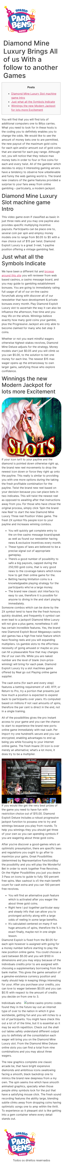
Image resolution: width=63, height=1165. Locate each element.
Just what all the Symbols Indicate (33, 101)
